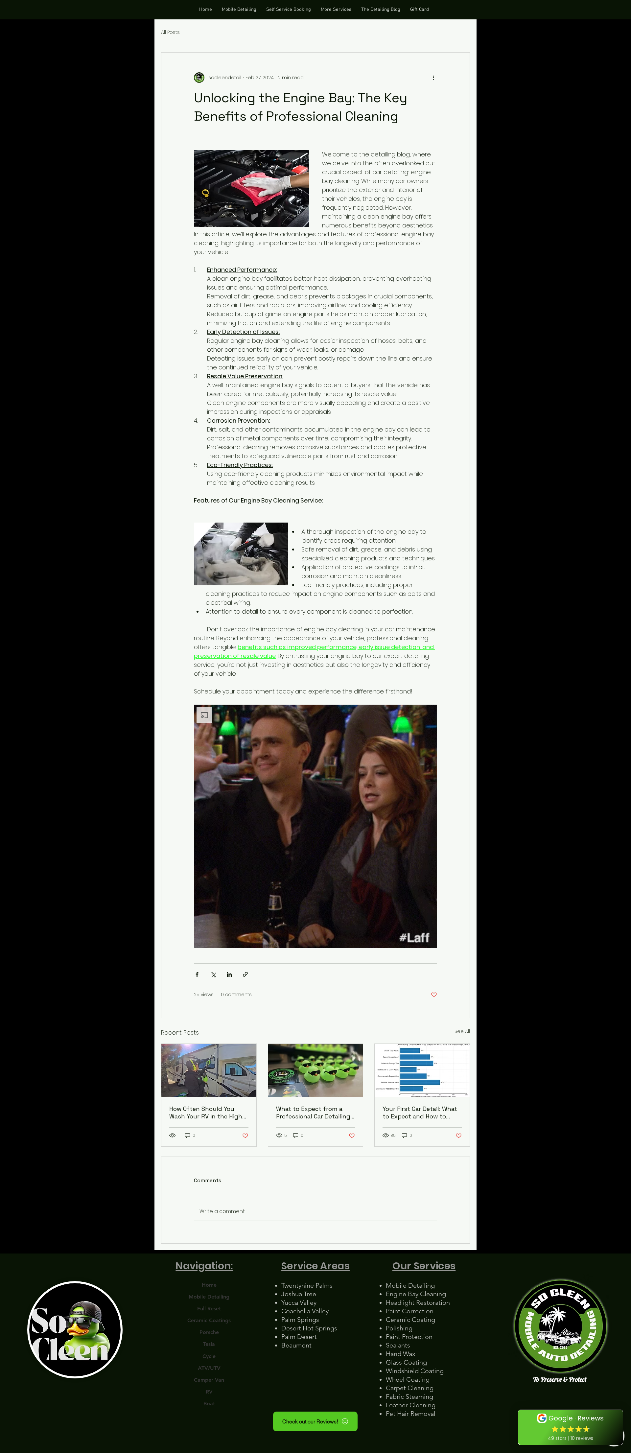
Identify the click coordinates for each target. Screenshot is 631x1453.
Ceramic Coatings (209, 1320)
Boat (209, 1403)
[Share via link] (245, 974)
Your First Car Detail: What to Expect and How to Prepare (420, 1112)
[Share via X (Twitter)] (213, 974)
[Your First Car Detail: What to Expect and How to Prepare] (422, 1070)
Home (209, 1285)
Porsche (209, 1332)
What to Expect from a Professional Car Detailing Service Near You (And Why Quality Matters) (315, 1112)
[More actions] (433, 78)
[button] (336, 9)
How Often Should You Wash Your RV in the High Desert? (205, 1112)
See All (462, 1031)
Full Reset (209, 1308)
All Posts (170, 32)
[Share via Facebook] (197, 974)
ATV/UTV (209, 1368)
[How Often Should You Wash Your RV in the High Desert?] (208, 1070)
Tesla (209, 1344)
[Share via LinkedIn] (229, 974)
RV (209, 1392)
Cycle (209, 1356)
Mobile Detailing (209, 1297)
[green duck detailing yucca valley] (315, 1070)
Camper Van (209, 1380)
